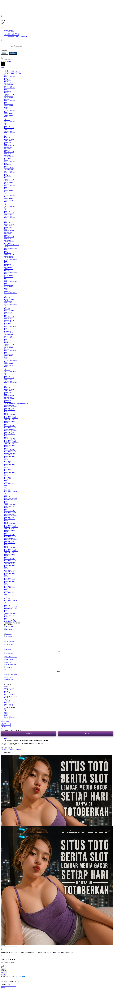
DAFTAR (28, 734)
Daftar (12, 53)
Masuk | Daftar (8, 30)
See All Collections (9, 694)
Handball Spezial (9, 698)
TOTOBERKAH (9, 31)
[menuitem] (10, 70)
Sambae (6, 702)
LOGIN (86, 734)
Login (4, 53)
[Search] (3, 64)
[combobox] (9, 60)
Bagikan (3, 987)
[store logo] (15, 50)
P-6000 (6, 691)
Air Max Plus (8, 690)
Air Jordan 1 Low (9, 688)
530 (5, 709)
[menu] (57, 394)
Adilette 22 (7, 701)
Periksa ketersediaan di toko (8, 986)
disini (57, 952)
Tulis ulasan (22, 976)
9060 (5, 715)
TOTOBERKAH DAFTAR (12, 33)
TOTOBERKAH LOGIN (11, 35)
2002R (6, 712)
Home (6, 738)
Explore (3, 67)
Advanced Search (6, 61)
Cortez (6, 686)
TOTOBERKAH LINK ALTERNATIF (15, 36)
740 (5, 710)
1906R (6, 714)
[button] (4, 829)
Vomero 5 (7, 693)
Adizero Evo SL (9, 704)
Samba (6, 699)
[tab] (57, 67)
